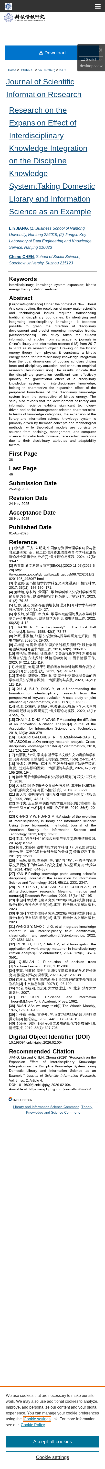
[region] (52, 1427)
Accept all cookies (52, 1441)
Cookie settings (37, 1419)
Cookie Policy (33, 1425)
